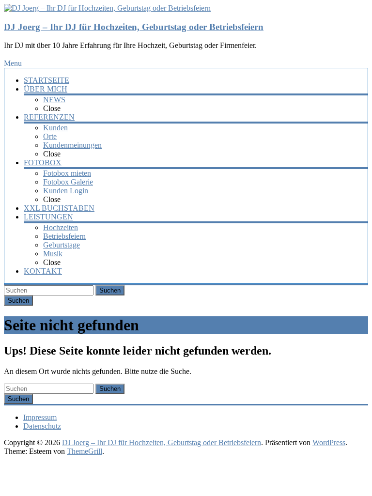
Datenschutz (42, 426)
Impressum (40, 417)
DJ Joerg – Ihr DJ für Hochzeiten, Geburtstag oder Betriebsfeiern (134, 27)
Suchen (110, 290)
